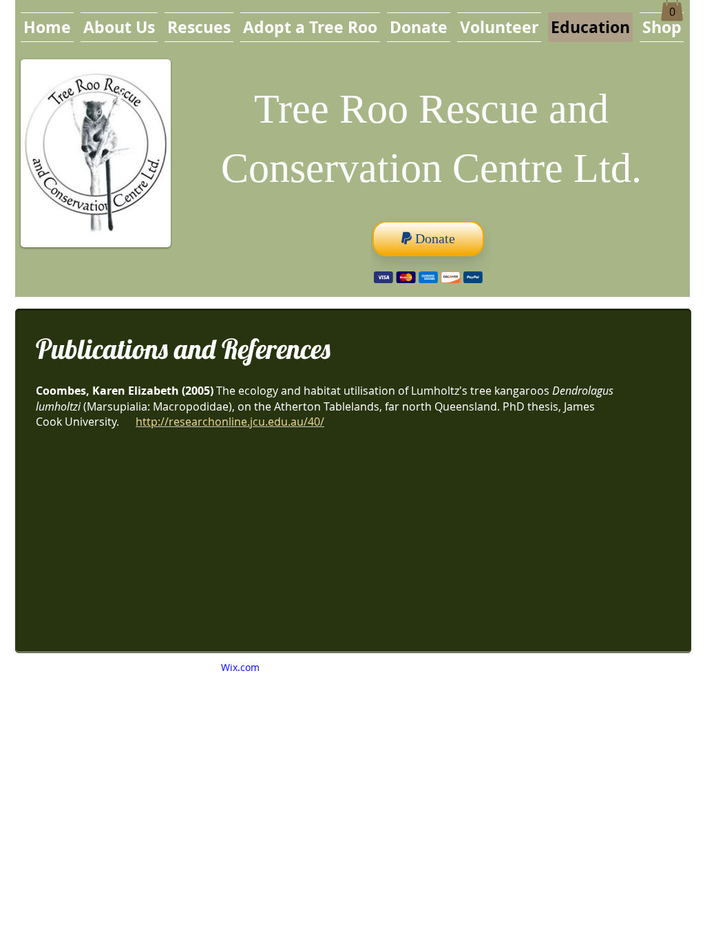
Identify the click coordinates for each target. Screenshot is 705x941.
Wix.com (240, 667)
